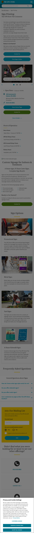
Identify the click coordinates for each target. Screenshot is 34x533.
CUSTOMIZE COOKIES (17, 521)
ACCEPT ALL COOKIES (17, 530)
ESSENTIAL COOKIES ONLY (17, 525)
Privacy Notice (16, 518)
